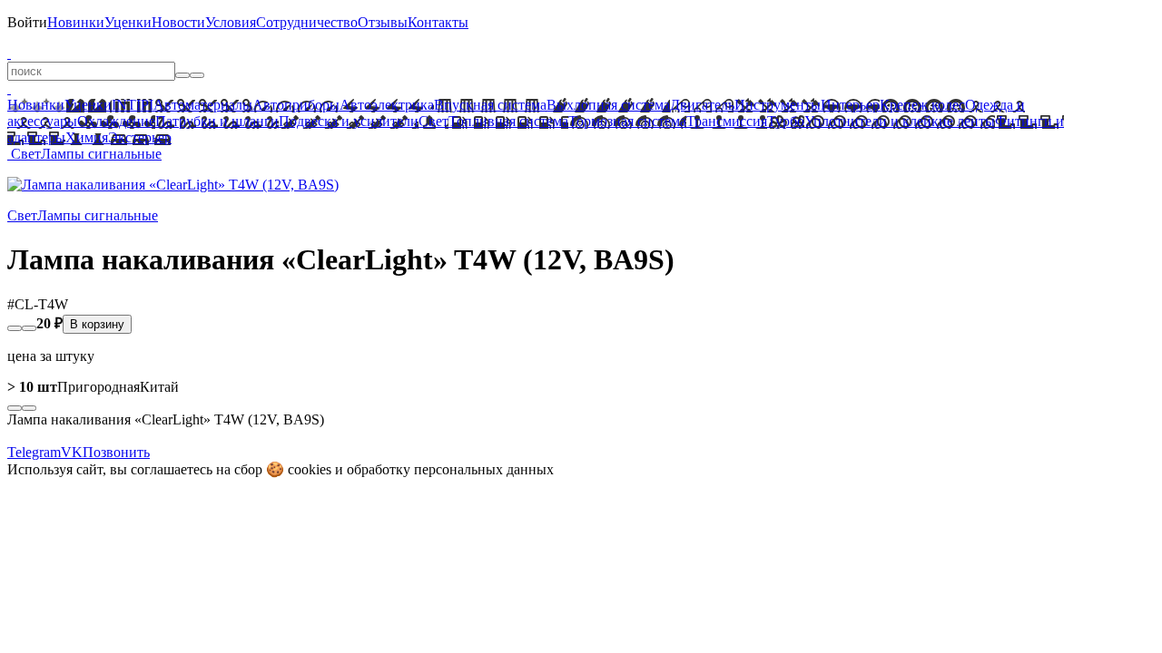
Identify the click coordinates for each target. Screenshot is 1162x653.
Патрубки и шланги (217, 121)
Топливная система (508, 121)
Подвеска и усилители (349, 121)
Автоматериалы (202, 104)
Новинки (75, 22)
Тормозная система (627, 121)
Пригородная (73, 387)
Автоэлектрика (387, 104)
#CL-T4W (37, 304)
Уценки (128, 22)
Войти (27, 22)
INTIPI (132, 104)
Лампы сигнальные (101, 153)
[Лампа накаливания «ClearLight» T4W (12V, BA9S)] (173, 184)
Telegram (34, 452)
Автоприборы (296, 104)
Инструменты (777, 104)
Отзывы (383, 22)
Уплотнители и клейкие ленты (899, 121)
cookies (309, 469)
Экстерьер (140, 137)
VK (72, 452)
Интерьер (850, 104)
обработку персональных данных (450, 469)
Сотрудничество (307, 22)
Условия (230, 22)
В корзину (97, 324)
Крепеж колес (922, 104)
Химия (86, 137)
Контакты (438, 22)
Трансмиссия (726, 121)
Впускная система (490, 104)
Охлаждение (116, 121)
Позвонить (116, 452)
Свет (433, 121)
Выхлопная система (608, 104)
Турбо (785, 121)
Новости (178, 22)
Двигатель (702, 104)
